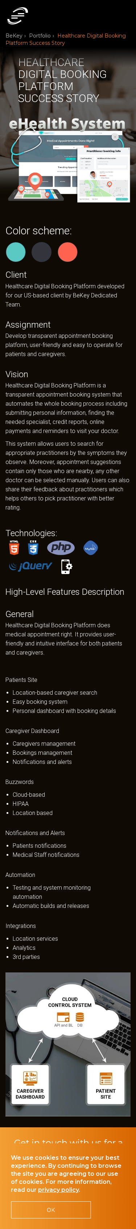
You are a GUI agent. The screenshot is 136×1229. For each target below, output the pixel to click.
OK (51, 1210)
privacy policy (58, 1189)
